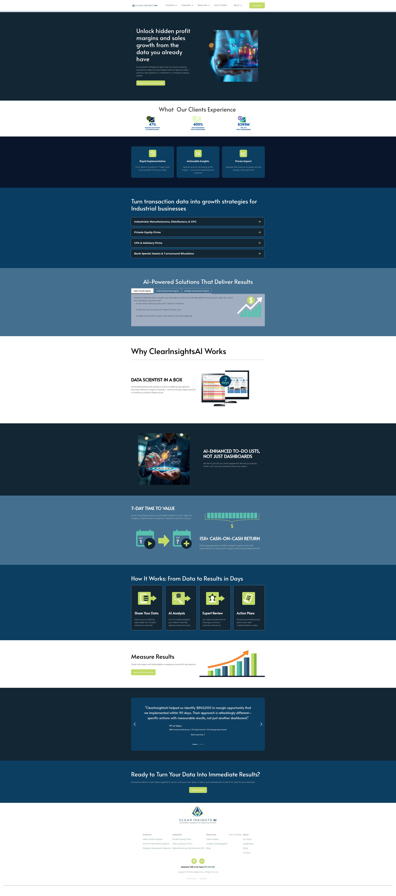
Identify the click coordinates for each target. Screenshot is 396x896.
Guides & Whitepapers (216, 844)
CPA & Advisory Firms (182, 844)
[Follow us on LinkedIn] (194, 861)
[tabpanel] (198, 310)
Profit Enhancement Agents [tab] (167, 291)
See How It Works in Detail (143, 672)
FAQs (245, 848)
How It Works (220, 5)
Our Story (247, 839)
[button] (197, 221)
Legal (186, 891)
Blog (208, 848)
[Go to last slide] (135, 724)
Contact (246, 853)
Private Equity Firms (181, 839)
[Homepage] (144, 5)
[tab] (194, 744)
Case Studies (212, 839)
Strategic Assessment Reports (157, 848)
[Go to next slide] (261, 724)
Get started (257, 5)
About (208, 828)
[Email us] (202, 861)
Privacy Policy (175, 891)
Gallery (199, 828)
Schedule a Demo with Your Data (150, 83)
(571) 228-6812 (209, 867)
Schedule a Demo (198, 790)
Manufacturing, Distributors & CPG (188, 848)
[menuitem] (170, 5)
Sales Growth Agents (152, 839)
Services (188, 828)
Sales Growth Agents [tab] (142, 291)
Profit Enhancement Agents (156, 844)
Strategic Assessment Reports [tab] (196, 291)
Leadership (248, 844)
